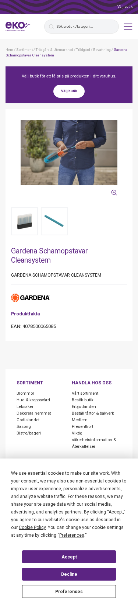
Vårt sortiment (85, 393)
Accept (69, 557)
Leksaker (25, 406)
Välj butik (124, 6)
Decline (69, 574)
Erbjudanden (84, 406)
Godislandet (28, 420)
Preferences (69, 591)
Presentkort (82, 426)
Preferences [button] (71, 535)
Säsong (24, 426)
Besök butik (82, 400)
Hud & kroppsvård (33, 400)
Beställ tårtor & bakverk (93, 413)
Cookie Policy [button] (32, 527)
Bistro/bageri (29, 433)
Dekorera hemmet (34, 413)
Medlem (80, 420)
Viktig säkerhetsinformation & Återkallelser (94, 440)
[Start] (18, 26)
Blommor (25, 393)
